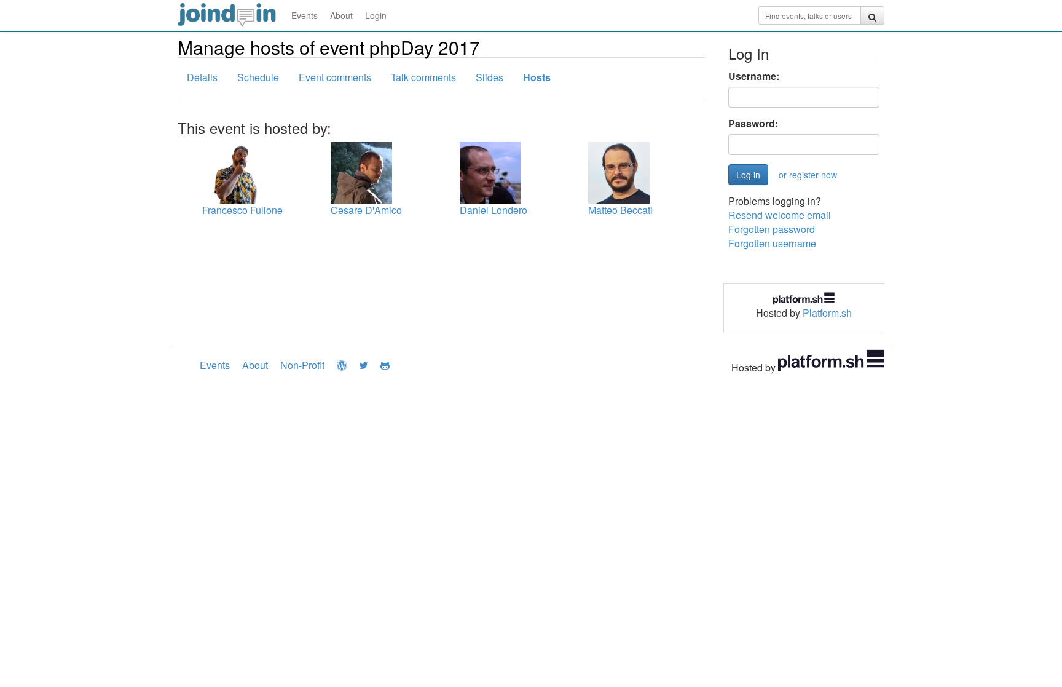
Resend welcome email (779, 215)
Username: (753, 76)
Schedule (258, 77)
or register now (808, 175)
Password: (753, 123)
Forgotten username (772, 243)
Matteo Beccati (620, 210)
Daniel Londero (493, 210)
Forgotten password (771, 229)
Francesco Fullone (242, 210)
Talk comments (423, 77)
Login (376, 15)
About (341, 15)
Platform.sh (827, 313)
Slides (489, 77)
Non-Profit (302, 365)
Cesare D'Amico (366, 210)
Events (304, 15)
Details (202, 77)
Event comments (335, 77)
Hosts (537, 77)
